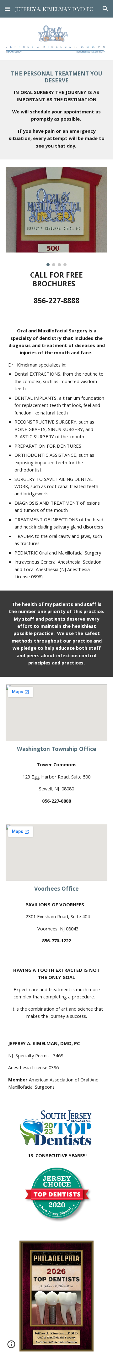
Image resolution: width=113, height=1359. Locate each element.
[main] (56, 110)
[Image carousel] (56, 216)
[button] (7, 8)
